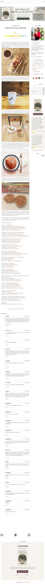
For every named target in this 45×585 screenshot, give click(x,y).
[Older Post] (29, 536)
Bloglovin (11, 304)
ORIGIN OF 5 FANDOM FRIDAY (7, 222)
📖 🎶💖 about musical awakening (38, 61)
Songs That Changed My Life (12, 247)
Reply (7, 326)
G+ (22, 304)
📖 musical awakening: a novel (38, 63)
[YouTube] (36, 78)
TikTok (22, 574)
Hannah (7, 482)
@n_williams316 (23, 297)
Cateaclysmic (8, 323)
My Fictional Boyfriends (10, 258)
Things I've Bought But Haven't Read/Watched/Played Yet (17, 253)
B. (6, 340)
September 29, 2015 (27, 509)
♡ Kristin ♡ (8, 382)
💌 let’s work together (36, 71)
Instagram (3, 304)
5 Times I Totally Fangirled (9, 263)
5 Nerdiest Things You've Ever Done (11, 272)
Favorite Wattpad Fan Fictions (11, 290)
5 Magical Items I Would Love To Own (11, 264)
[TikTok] (33, 78)
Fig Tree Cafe (4, 110)
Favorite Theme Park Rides (10, 265)
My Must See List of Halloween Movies (13, 230)
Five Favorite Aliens (8, 283)
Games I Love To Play (9, 267)
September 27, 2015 (27, 461)
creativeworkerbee (26, 582)
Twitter (7, 304)
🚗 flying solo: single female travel (38, 67)
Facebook (15, 304)
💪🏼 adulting (34, 69)
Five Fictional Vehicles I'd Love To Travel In (12, 286)
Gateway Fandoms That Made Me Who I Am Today (15, 226)
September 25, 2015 (27, 316)
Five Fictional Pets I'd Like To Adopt (11, 288)
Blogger (24, 541)
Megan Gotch (8, 403)
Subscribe (43, 91)
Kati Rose (8, 371)
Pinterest (19, 304)
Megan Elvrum (21, 577)
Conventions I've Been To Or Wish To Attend (14, 246)
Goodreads (27, 574)
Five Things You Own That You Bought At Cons (13, 285)
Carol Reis (8, 360)
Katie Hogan (8, 472)
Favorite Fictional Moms (9, 269)
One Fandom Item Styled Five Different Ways (14, 260)
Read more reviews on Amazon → (38, 150)
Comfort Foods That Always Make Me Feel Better (15, 232)
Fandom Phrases (9, 291)
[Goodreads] (42, 78)
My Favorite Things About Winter (12, 244)
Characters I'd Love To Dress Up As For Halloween (15, 228)
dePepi (7, 461)
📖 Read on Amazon (38, 114)
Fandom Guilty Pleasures (9, 280)
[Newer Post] (1, 536)
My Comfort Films (9, 259)
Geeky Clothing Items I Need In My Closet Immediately (16, 227)
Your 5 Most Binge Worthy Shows (11, 270)
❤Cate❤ (7, 316)
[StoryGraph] (39, 78)
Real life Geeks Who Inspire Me (11, 294)
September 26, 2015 (27, 420)
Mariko (7, 391)
